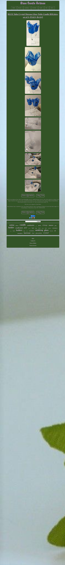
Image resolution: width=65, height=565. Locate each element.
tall (55, 230)
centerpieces (20, 233)
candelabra (31, 230)
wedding (39, 230)
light (33, 228)
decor (29, 228)
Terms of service (33, 245)
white (43, 228)
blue (36, 228)
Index (33, 238)
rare (27, 230)
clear (33, 233)
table (46, 228)
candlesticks (30, 225)
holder (11, 227)
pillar (56, 225)
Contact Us (33, 240)
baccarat (51, 230)
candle (23, 225)
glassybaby (39, 233)
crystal (46, 233)
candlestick (19, 228)
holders (19, 230)
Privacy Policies (33, 243)
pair (25, 228)
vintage (44, 225)
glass (46, 230)
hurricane (27, 233)
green (39, 225)
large (24, 230)
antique (49, 228)
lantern (51, 225)
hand (14, 230)
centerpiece (55, 228)
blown (17, 225)
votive (11, 225)
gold (36, 225)
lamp (39, 228)
